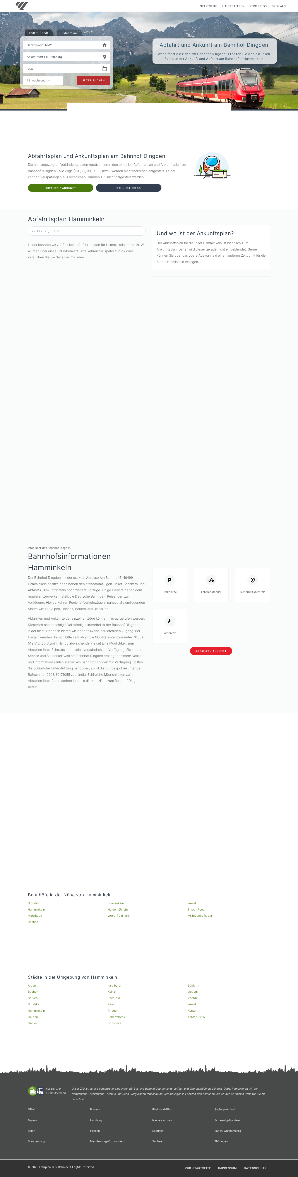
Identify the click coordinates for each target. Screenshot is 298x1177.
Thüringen (221, 1141)
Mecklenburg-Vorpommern (107, 1141)
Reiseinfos (258, 6)
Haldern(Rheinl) (119, 909)
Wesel (192, 903)
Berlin (31, 1130)
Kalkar (112, 991)
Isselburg (114, 985)
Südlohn (193, 985)
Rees (111, 1004)
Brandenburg (36, 1141)
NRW (31, 1109)
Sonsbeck (115, 1023)
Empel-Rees (196, 909)
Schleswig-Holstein (227, 1120)
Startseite (208, 6)
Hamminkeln (36, 909)
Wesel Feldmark (119, 915)
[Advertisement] (149, 115)
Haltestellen (233, 6)
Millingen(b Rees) (200, 915)
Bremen (95, 1109)
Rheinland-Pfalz (162, 1109)
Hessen (95, 1130)
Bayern (32, 1120)
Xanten (193, 1010)
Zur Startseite (198, 1168)
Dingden (33, 903)
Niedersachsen (162, 1120)
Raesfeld (114, 998)
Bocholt (33, 922)
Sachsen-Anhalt (224, 1109)
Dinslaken (34, 1004)
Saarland (158, 1130)
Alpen (32, 985)
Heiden (33, 1017)
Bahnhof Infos (128, 188)
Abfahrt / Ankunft (60, 188)
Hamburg (96, 1120)
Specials (279, 6)
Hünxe (32, 1023)
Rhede (112, 1010)
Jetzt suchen (93, 80)
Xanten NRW (196, 1017)
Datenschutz (255, 1168)
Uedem (193, 991)
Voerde (193, 998)
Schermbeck (116, 1017)
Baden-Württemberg (227, 1130)
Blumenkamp (116, 903)
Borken (33, 998)
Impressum (227, 1168)
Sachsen (157, 1141)
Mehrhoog (35, 915)
